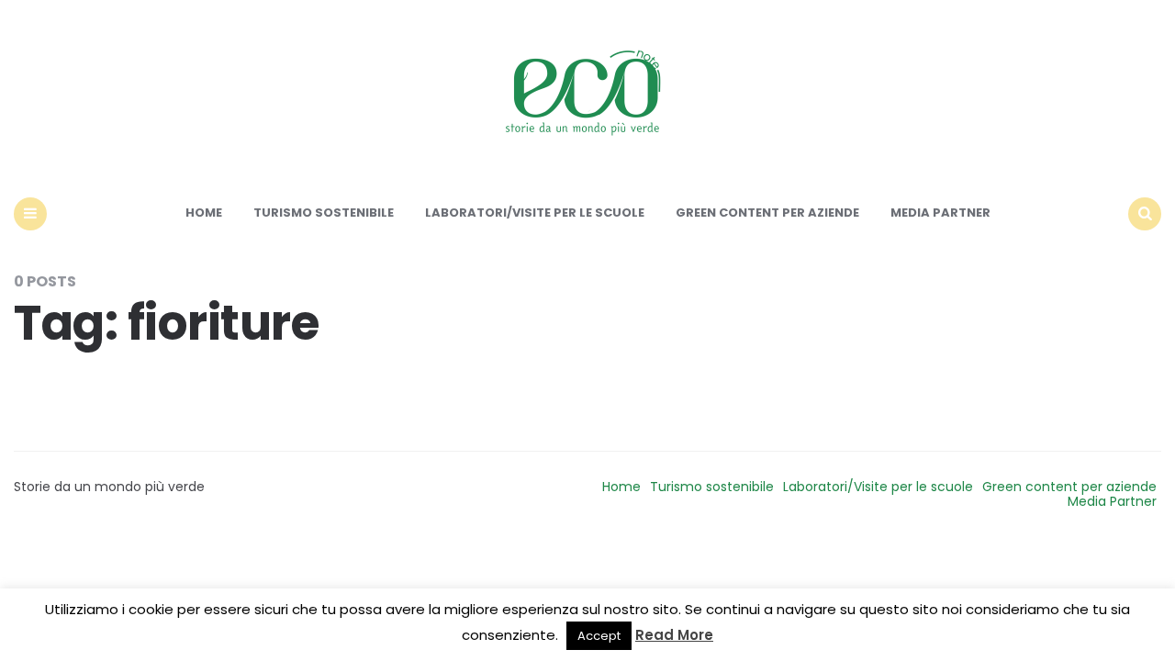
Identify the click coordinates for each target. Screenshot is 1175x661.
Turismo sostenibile (323, 212)
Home (203, 212)
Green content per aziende (767, 212)
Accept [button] (599, 635)
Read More (674, 634)
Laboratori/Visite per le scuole (534, 212)
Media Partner (940, 212)
